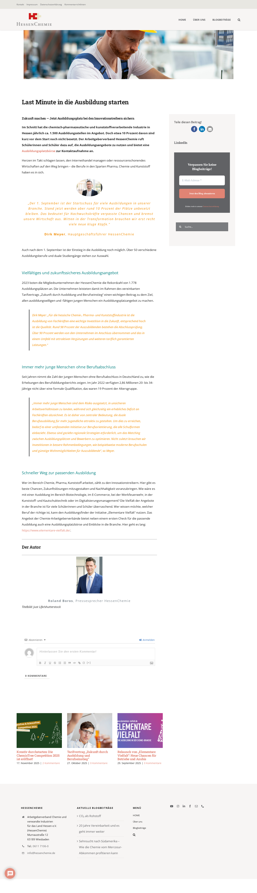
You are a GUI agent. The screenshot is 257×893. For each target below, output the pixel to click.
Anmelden (148, 640)
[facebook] (190, 806)
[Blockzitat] (69, 663)
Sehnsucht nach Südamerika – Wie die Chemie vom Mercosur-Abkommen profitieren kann (100, 847)
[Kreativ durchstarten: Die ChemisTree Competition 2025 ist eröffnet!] (39, 730)
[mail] (196, 806)
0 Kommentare (99, 763)
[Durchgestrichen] (54, 663)
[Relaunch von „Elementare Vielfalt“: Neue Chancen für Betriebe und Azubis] (140, 730)
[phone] (202, 806)
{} (84, 662)
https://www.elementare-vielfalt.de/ (46, 530)
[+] (89, 662)
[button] (239, 19)
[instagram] (178, 806)
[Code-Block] (74, 663)
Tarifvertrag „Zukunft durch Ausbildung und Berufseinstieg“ (84, 730)
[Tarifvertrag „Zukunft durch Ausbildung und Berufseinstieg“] (89, 730)
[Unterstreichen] (50, 663)
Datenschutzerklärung (211, 206)
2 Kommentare (51, 763)
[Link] (79, 663)
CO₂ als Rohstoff (90, 816)
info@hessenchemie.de (41, 853)
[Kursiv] (45, 663)
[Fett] (40, 663)
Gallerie (44, 730)
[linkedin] (184, 806)
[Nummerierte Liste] (59, 663)
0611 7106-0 (41, 846)
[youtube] (171, 806)
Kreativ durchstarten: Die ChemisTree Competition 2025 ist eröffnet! (34, 730)
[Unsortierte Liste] (64, 663)
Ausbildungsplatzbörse (38, 151)
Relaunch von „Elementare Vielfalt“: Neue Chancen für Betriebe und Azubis (135, 730)
